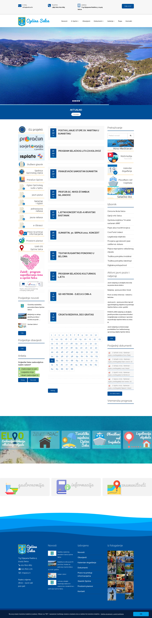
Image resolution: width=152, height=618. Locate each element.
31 (86, 343)
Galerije (110, 21)
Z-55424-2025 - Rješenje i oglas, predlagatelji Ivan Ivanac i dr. (120, 380)
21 (90, 339)
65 (57, 360)
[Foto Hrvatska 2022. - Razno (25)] (129, 587)
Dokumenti (98, 21)
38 (71, 348)
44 (52, 352)
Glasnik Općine (84, 581)
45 (57, 352)
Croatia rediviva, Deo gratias (76, 314)
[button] (112, 614)
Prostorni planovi (85, 586)
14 (57, 339)
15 (61, 339)
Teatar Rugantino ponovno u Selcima (76, 255)
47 (67, 352)
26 (62, 343)
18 (76, 339)
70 (82, 360)
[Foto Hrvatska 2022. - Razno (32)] (120, 568)
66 (62, 360)
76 (62, 365)
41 (86, 348)
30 (81, 343)
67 (67, 360)
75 (57, 365)
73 (96, 360)
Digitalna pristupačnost (117, 265)
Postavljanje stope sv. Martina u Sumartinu (78, 132)
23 (100, 339)
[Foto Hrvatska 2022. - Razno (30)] (129, 575)
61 (87, 356)
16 (66, 339)
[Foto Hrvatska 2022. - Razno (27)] (111, 584)
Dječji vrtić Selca (114, 216)
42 (91, 348)
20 (85, 339)
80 (81, 365)
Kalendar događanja (87, 562)
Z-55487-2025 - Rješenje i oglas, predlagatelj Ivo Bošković (119, 373)
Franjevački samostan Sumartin (77, 171)
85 (57, 369)
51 (87, 352)
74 (52, 365)
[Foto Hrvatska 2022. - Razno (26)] (120, 584)
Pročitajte (76, 114)
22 (95, 339)
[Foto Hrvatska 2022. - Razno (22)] (129, 596)
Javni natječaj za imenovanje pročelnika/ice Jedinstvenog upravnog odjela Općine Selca (118, 329)
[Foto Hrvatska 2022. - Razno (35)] (120, 559)
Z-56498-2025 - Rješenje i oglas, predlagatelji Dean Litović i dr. (120, 360)
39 (76, 348)
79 (76, 365)
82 (91, 365)
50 (82, 352)
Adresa (83, 5)
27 (67, 343)
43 (96, 348)
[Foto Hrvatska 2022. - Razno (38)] (120, 553)
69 (77, 360)
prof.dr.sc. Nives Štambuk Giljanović (73, 193)
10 (87, 335)
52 (92, 352)
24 (52, 343)
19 (80, 339)
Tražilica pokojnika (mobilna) (119, 256)
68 (72, 360)
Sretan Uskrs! (33, 324)
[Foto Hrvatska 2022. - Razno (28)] (120, 577)
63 (97, 356)
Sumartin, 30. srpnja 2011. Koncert (78, 232)
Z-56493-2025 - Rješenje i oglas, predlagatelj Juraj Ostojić (119, 367)
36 (62, 348)
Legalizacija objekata (116, 237)
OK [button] (141, 614)
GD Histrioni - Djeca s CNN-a (74, 294)
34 (52, 348)
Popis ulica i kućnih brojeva (118, 228)
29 (76, 343)
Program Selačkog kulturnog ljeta (77, 275)
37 (67, 348)
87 (67, 369)
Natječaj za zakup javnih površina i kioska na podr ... (34, 317)
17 (71, 339)
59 (77, 356)
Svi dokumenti (115, 393)
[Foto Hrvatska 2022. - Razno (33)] (111, 568)
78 (71, 365)
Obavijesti (86, 21)
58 (72, 356)
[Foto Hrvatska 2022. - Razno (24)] (111, 594)
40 (81, 348)
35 (57, 348)
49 (77, 352)
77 (67, 365)
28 (71, 343)
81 (86, 365)
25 (57, 343)
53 (97, 352)
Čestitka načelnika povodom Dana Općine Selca (36, 307)
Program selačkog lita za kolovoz (79, 151)
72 (91, 360)
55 (57, 356)
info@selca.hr (27, 7)
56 (62, 356)
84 (52, 369)
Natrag (53, 390)
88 (72, 369)
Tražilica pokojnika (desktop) (119, 261)
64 (52, 360)
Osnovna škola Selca (116, 211)
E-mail (24, 5)
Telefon (55, 5)
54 (52, 356)
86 (62, 369)
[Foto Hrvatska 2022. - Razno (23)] (120, 590)
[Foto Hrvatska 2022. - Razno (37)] (129, 553)
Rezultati (33, 380)
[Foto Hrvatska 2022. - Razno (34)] (129, 559)
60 (82, 356)
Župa (120, 21)
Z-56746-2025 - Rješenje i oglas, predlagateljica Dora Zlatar (119, 354)
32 (91, 343)
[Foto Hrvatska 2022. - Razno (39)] (111, 553)
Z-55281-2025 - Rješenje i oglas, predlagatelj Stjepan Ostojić (119, 387)
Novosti (64, 21)
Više (22, 333)
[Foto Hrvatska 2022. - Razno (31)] (129, 566)
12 (96, 335)
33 (96, 343)
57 (67, 356)
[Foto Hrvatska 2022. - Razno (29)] (111, 577)
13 (52, 339)
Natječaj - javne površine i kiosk (119, 290)
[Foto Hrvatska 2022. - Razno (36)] (111, 559)
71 (87, 360)
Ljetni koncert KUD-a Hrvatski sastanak (76, 214)
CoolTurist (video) (115, 232)
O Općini (74, 21)
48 (72, 352)
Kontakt (129, 21)
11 (91, 335)
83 (96, 365)
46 (62, 352)
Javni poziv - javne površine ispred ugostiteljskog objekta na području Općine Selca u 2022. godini (120, 304)
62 (92, 356)
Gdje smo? (127, 6)
